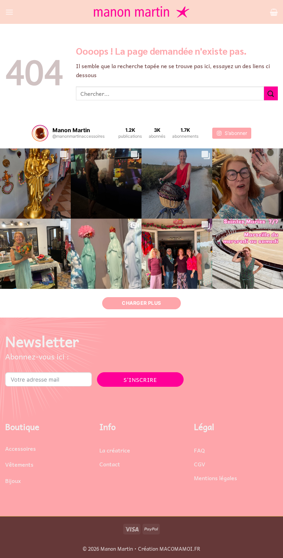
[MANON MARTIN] (141, 12)
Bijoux (13, 480)
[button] (9, 11)
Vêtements (19, 464)
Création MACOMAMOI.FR (169, 549)
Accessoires (20, 448)
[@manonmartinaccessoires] (40, 133)
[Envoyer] (271, 93)
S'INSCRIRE (140, 379)
